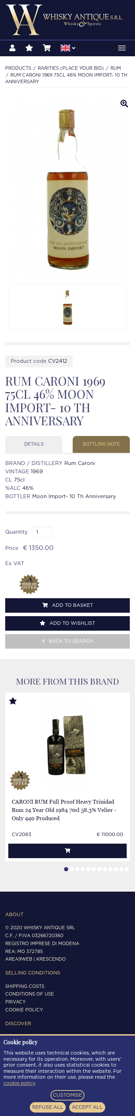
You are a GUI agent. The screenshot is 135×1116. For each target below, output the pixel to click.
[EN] (67, 49)
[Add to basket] (67, 851)
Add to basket (72, 605)
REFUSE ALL (47, 1107)
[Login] (12, 48)
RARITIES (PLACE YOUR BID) (71, 68)
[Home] (67, 19)
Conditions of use (29, 994)
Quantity (16, 532)
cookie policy (19, 1083)
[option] (67, 307)
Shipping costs (24, 986)
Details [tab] (34, 444)
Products (18, 68)
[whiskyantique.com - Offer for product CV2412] (29, 584)
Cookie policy (24, 1010)
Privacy (15, 1002)
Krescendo (51, 959)
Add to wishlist (71, 623)
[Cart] (47, 48)
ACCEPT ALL (87, 1107)
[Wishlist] (29, 48)
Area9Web (18, 959)
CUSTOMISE (67, 1095)
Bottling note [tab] (101, 444)
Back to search (70, 641)
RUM (115, 68)
